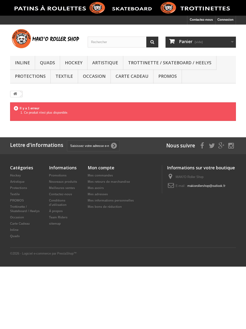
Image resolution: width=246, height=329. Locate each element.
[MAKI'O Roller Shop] (45, 39)
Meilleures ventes (62, 188)
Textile (64, 76)
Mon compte (101, 168)
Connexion (225, 19)
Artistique (105, 63)
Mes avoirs (96, 188)
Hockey (73, 63)
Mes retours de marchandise (109, 182)
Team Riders (58, 217)
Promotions (58, 175)
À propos (56, 211)
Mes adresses (98, 194)
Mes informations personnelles (111, 200)
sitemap (55, 223)
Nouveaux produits (63, 182)
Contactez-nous (201, 19)
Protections (30, 76)
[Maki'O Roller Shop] (123, 8)
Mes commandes (100, 175)
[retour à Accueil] (15, 94)
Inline (22, 63)
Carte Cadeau (132, 76)
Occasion (94, 76)
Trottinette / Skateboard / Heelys (169, 63)
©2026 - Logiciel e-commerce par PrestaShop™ (43, 253)
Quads (47, 63)
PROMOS (167, 76)
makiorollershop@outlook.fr (206, 186)
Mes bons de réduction (105, 207)
